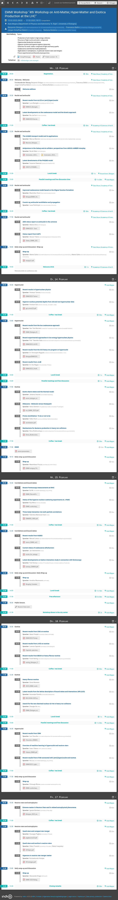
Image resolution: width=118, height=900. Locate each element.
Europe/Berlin (85, 3)
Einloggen (112, 3)
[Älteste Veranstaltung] (8, 3)
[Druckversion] (32, 3)
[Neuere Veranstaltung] (22, 3)
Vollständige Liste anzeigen (29, 60)
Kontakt (38, 896)
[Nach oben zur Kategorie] (17, 3)
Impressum (81, 896)
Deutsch (99, 3)
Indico (24, 896)
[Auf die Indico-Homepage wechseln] (2, 3)
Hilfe (33, 896)
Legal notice (72, 896)
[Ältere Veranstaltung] (12, 3)
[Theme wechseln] (42, 3)
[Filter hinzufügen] (37, 3)
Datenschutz (107, 896)
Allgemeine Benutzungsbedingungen (55, 896)
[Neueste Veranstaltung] (26, 3)
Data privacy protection (94, 896)
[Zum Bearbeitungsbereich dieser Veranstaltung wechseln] (49, 3)
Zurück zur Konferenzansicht (64, 3)
